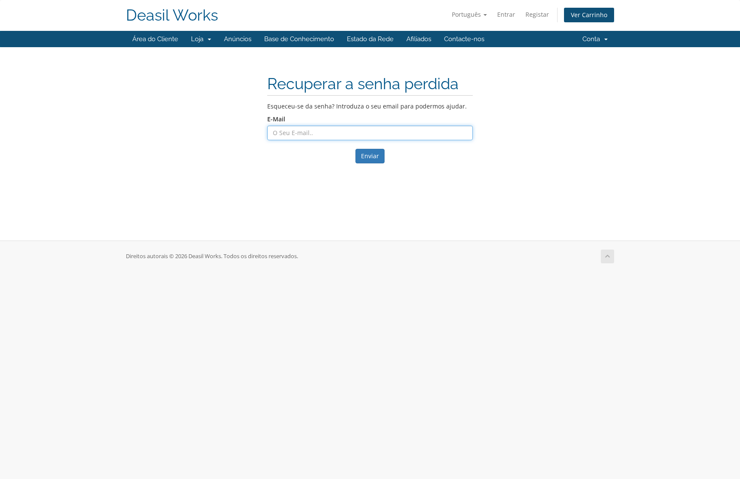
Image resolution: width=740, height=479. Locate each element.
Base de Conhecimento (299, 39)
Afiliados (418, 39)
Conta (592, 39)
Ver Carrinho (589, 15)
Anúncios (237, 39)
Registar (537, 14)
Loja (199, 39)
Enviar (370, 156)
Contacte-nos (464, 39)
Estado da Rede (370, 39)
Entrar (506, 14)
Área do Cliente (155, 39)
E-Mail (276, 119)
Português (467, 14)
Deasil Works (172, 15)
